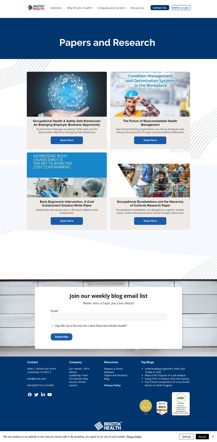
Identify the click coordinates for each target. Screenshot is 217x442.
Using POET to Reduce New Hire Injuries (167, 378)
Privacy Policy (112, 385)
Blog (106, 378)
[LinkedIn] (43, 394)
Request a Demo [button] (113, 368)
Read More (66, 140)
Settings (186, 436)
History (73, 372)
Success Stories (77, 382)
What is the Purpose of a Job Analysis (165, 375)
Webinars (109, 372)
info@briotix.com (36, 378)
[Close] (213, 436)
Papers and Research (115, 375)
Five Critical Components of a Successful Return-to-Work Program (167, 383)
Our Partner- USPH (79, 368)
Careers (73, 385)
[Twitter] (36, 394)
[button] (80, 7)
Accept (202, 436)
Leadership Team (78, 375)
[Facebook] (29, 394)
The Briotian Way (78, 378)
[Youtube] (49, 394)
